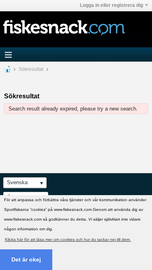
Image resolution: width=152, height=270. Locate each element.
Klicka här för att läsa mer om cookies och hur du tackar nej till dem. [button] (68, 239)
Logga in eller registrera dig (111, 5)
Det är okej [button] (26, 259)
